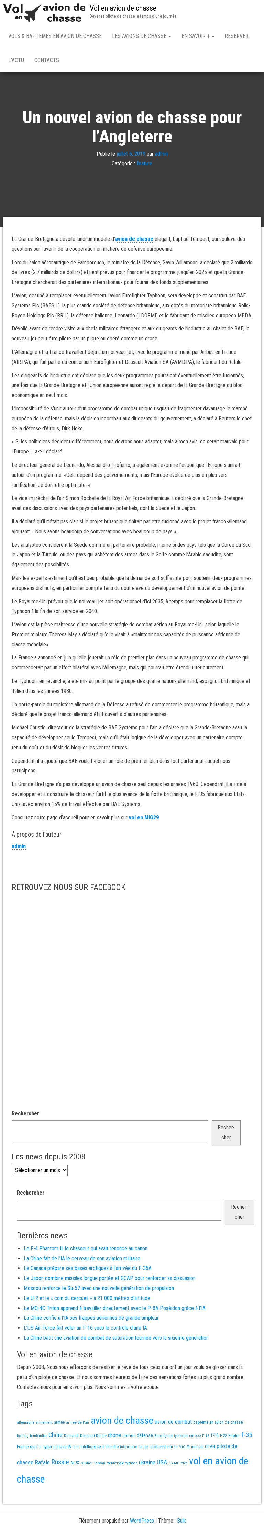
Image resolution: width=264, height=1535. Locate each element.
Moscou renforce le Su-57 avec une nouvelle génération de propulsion (99, 1288)
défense (145, 1436)
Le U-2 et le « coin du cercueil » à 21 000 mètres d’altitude (87, 1298)
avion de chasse (134, 239)
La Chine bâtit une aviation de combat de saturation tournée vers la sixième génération (116, 1337)
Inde (75, 1446)
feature (144, 164)
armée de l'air (77, 1422)
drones (128, 1435)
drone (114, 1435)
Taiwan (99, 1463)
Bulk (181, 1520)
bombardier (38, 1436)
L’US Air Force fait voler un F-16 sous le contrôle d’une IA (85, 1327)
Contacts (46, 60)
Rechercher (25, 1113)
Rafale (42, 1462)
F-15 (205, 1435)
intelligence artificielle (100, 1446)
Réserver (237, 36)
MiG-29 (184, 1447)
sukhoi (86, 1463)
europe (195, 1435)
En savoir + (196, 36)
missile (197, 1446)
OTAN (210, 1446)
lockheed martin (163, 1446)
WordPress (142, 1520)
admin (161, 154)
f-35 (246, 1435)
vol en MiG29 (144, 817)
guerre (35, 1446)
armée (59, 1422)
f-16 (215, 1435)
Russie (60, 1462)
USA (162, 1462)
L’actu (16, 60)
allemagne (25, 1422)
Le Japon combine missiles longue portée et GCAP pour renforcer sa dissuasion (110, 1278)
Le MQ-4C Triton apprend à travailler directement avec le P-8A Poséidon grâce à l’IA (115, 1308)
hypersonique (54, 1446)
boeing (23, 1435)
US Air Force (178, 1463)
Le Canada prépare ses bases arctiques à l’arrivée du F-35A (88, 1268)
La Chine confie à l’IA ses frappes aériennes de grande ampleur (91, 1317)
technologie (115, 1463)
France (23, 1446)
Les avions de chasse (140, 36)
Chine (55, 1435)
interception (129, 1447)
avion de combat (173, 1421)
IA (69, 1446)
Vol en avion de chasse (123, 8)
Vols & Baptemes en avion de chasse (55, 36)
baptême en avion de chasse (218, 1422)
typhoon (131, 1463)
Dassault (71, 1435)
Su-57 (75, 1463)
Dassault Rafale (93, 1435)
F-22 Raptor (230, 1435)
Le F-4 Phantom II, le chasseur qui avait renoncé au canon (85, 1248)
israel (144, 1446)
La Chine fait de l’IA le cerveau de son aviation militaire (82, 1258)
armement (44, 1422)
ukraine (147, 1462)
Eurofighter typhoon (171, 1435)
